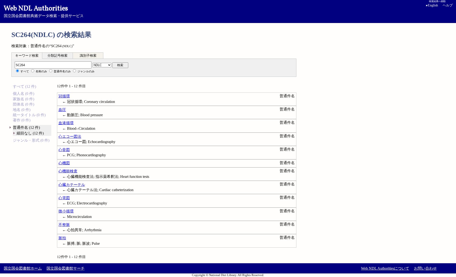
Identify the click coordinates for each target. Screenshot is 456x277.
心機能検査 (67, 171)
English (432, 5)
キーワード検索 (26, 55)
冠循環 (64, 96)
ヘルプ (448, 5)
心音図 (64, 150)
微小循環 (66, 211)
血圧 (62, 110)
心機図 (64, 163)
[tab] (26, 55)
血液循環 (66, 123)
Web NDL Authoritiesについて (385, 268)
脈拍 (62, 238)
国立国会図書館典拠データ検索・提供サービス (44, 11)
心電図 (64, 198)
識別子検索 (88, 55)
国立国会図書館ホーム (23, 268)
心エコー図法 (69, 136)
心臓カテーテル (71, 185)
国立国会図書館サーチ (66, 268)
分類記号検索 (57, 55)
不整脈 (64, 225)
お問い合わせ (425, 268)
